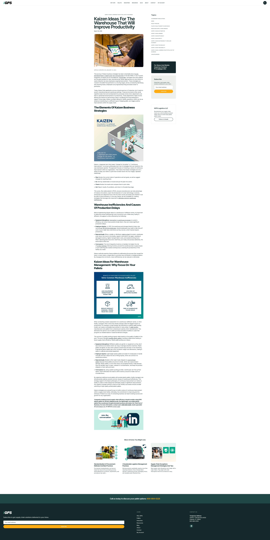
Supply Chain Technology (158, 45)
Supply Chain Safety (156, 38)
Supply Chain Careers (157, 33)
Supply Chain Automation (158, 31)
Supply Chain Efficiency (157, 35)
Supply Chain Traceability (158, 47)
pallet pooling (134, 327)
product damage (102, 246)
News (152, 21)
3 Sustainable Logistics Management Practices (134, 465)
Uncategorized (155, 54)
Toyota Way (122, 77)
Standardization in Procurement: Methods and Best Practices (104, 465)
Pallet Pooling (155, 23)
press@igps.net (160, 69)
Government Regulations (158, 18)
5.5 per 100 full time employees (107, 228)
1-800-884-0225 (126, 405)
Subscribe (163, 91)
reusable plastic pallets (114, 338)
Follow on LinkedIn (163, 119)
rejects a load (126, 234)
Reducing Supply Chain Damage (159, 28)
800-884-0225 (153, 499)
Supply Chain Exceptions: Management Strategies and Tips (162, 465)
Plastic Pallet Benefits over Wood (160, 26)
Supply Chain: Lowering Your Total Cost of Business (119, 14)
